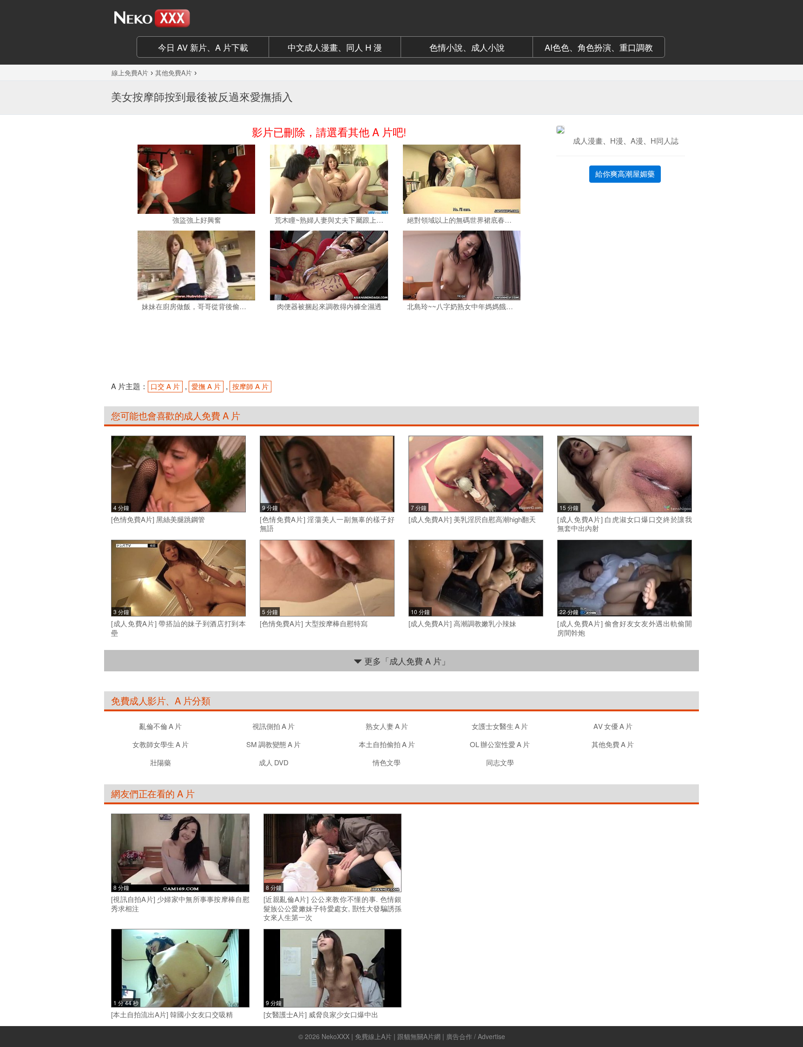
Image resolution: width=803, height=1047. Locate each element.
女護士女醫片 (500, 726)
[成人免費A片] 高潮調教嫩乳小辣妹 (462, 623)
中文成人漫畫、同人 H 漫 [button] (335, 47)
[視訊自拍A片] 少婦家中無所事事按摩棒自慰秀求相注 (180, 904)
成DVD (274, 762)
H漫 (616, 140)
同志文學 (500, 762)
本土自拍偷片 (387, 744)
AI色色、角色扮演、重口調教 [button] (599, 47)
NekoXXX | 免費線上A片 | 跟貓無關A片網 (381, 1036)
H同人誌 (664, 140)
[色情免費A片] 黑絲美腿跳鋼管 (158, 519)
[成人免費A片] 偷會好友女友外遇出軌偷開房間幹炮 (624, 628)
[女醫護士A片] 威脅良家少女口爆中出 (320, 1014)
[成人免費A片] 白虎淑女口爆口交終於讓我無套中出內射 (624, 524)
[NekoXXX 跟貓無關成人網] (178, 18)
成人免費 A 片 (212, 415)
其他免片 (613, 744)
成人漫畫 (588, 140)
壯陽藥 (160, 762)
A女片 (612, 726)
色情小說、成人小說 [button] (467, 47)
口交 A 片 (165, 386)
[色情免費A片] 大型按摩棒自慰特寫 (314, 623)
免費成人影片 (138, 700)
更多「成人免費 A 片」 (406, 661)
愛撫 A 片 (206, 386)
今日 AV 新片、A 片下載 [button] (203, 47)
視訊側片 (273, 726)
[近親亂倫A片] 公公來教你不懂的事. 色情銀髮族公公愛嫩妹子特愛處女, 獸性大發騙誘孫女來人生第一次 (332, 908)
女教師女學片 (160, 744)
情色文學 (387, 762)
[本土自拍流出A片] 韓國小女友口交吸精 (172, 1014)
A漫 (637, 140)
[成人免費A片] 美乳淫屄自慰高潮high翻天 (472, 519)
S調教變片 (273, 744)
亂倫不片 (160, 726)
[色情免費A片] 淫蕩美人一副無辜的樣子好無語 (327, 524)
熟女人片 (387, 726)
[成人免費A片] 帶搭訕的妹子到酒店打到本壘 (178, 628)
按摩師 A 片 (250, 386)
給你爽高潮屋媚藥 (625, 173)
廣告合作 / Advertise (475, 1036)
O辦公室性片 (500, 744)
